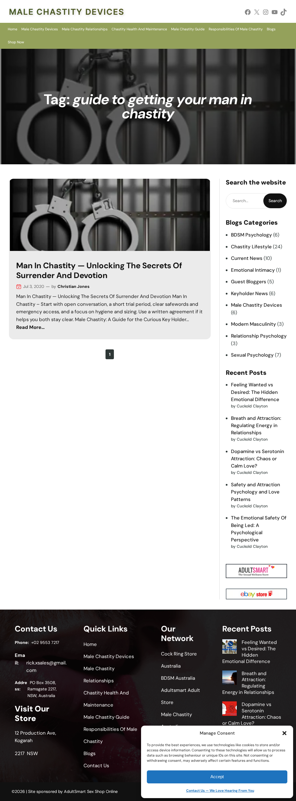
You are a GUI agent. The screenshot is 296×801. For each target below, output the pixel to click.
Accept (217, 776)
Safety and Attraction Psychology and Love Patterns (255, 491)
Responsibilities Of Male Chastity (236, 29)
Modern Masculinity (253, 324)
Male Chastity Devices (66, 12)
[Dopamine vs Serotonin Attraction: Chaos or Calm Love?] (229, 709)
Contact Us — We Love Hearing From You (220, 790)
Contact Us (96, 765)
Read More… (30, 327)
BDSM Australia (178, 678)
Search (275, 200)
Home (12, 29)
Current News (246, 258)
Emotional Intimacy (253, 270)
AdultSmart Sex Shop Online (91, 791)
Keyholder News (249, 293)
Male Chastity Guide (188, 29)
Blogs (271, 29)
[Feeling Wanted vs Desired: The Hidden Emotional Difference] (229, 647)
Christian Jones (74, 286)
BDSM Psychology (251, 235)
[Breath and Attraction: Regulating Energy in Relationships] (229, 678)
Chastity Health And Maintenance (139, 29)
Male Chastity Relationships (85, 29)
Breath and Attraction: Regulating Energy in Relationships (256, 425)
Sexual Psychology (252, 355)
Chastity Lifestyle (251, 246)
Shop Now (16, 42)
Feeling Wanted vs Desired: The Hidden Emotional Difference (255, 391)
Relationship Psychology (259, 336)
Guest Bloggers (248, 281)
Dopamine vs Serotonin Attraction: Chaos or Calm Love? (257, 458)
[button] (284, 733)
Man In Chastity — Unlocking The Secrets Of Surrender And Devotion (99, 270)
